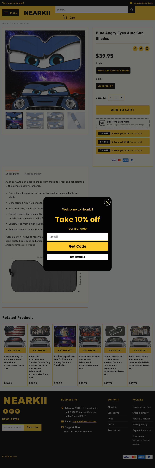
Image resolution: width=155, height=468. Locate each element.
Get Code (77, 246)
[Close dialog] (107, 202)
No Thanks (77, 257)
